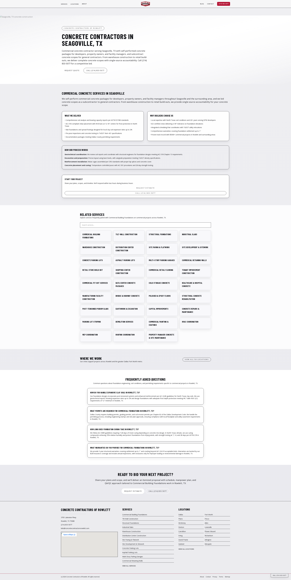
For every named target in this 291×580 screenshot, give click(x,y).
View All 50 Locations (197, 359)
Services (64, 4)
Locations (75, 4)
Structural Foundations (130, 523)
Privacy (215, 577)
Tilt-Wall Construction (130, 519)
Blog (202, 4)
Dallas (180, 515)
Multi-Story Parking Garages (132, 556)
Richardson (209, 535)
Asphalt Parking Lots (129, 552)
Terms (221, 577)
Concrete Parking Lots (130, 548)
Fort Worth (209, 515)
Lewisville (208, 527)
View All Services (129, 566)
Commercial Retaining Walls (132, 561)
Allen (206, 523)
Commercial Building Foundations (134, 515)
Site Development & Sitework (133, 544)
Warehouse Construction (131, 531)
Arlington (208, 540)
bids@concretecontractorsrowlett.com (75, 528)
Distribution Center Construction (134, 535)
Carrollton (182, 531)
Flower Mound (210, 531)
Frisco (207, 519)
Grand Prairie (183, 540)
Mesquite (208, 544)
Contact (210, 4)
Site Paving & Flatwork (130, 540)
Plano (180, 519)
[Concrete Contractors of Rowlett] (145, 3)
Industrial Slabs (127, 527)
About (84, 4)
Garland (181, 544)
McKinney (182, 523)
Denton (181, 527)
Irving (180, 535)
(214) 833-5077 (224, 4)
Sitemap (227, 577)
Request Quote (72, 70)
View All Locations (186, 549)
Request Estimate (145, 188)
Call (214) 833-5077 (95, 70)
